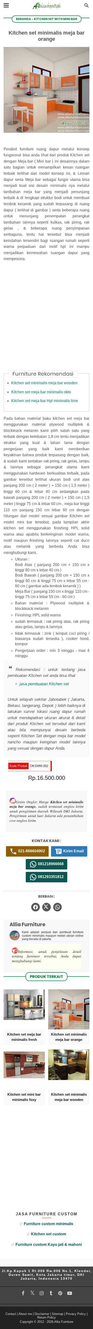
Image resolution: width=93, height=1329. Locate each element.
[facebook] (35, 907)
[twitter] (46, 907)
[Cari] (86, 6)
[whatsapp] (57, 907)
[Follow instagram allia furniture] (41, 1293)
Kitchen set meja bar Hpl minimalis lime (44, 401)
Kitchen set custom (48, 1234)
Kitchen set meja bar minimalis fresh (24, 1037)
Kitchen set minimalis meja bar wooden (44, 383)
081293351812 (50, 877)
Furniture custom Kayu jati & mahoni (49, 1244)
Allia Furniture (63, 1322)
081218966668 (50, 864)
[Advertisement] (46, 318)
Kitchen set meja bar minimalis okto (41, 392)
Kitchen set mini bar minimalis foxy (24, 1097)
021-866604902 (31, 851)
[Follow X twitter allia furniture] (32, 1293)
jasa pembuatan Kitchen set (44, 684)
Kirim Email (73, 851)
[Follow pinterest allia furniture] (60, 1293)
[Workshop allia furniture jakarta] (46, 10)
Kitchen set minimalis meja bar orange (69, 1037)
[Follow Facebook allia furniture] (23, 1293)
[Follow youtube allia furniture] (69, 1293)
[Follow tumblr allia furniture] (51, 1293)
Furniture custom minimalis (48, 1224)
